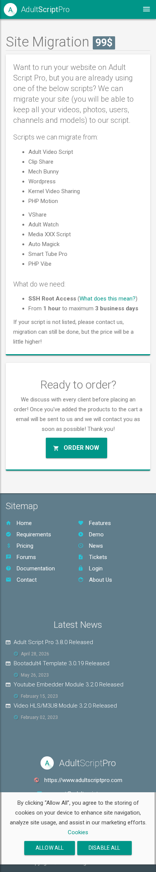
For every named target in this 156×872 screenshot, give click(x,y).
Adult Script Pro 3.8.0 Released (53, 642)
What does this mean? (108, 298)
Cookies (78, 832)
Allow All (50, 848)
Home (23, 523)
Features (99, 523)
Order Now (80, 447)
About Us (99, 579)
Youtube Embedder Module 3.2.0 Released (68, 684)
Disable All (104, 848)
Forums (25, 557)
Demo (95, 534)
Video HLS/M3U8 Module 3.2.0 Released (65, 705)
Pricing (24, 545)
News (95, 545)
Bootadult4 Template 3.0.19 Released (61, 663)
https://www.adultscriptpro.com (83, 780)
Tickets (97, 557)
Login (95, 568)
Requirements (33, 534)
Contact (26, 579)
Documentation (35, 568)
